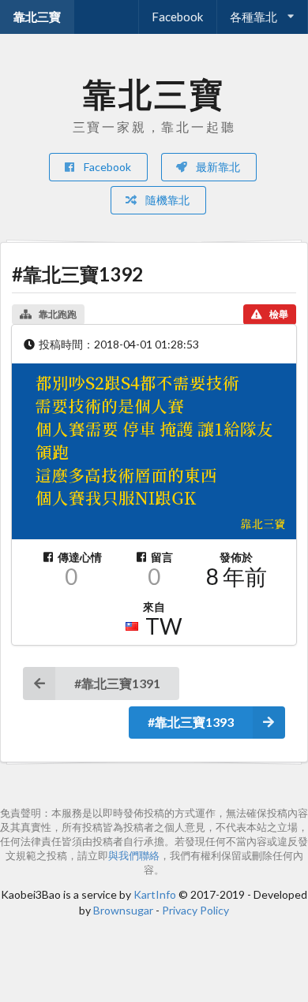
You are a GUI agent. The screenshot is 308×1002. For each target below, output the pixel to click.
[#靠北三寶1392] (154, 451)
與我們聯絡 (134, 856)
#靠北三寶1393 (191, 721)
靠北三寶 (37, 16)
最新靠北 (216, 166)
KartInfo (154, 894)
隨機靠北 (166, 200)
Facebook (177, 16)
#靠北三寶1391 (117, 683)
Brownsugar (123, 910)
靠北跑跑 (58, 314)
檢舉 (278, 314)
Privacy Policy (195, 910)
